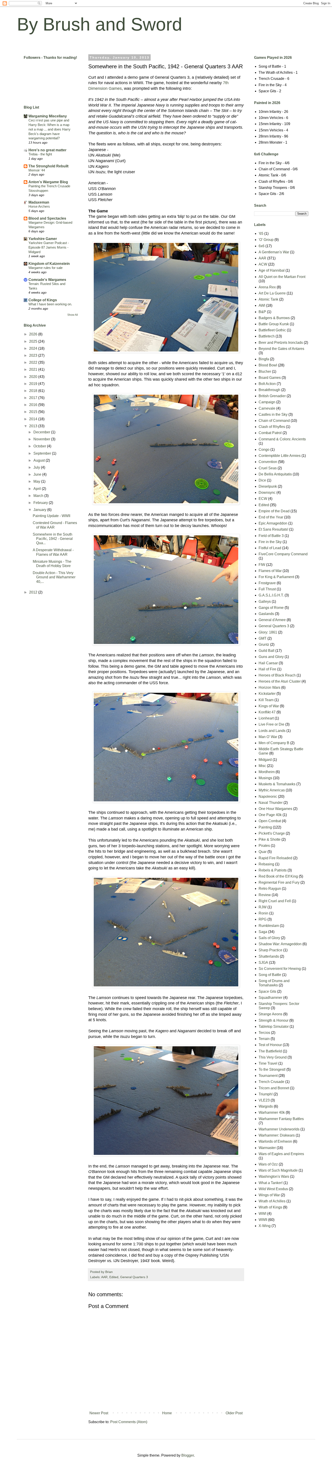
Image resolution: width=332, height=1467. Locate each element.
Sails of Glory (269, 938)
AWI (262, 305)
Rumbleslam (269, 926)
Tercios (264, 1033)
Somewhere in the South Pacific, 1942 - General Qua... (53, 538)
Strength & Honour (273, 1020)
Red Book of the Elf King (278, 876)
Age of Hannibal (272, 270)
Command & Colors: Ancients (282, 439)
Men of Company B (274, 743)
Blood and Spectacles (47, 218)
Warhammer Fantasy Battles (281, 1119)
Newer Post (98, 1413)
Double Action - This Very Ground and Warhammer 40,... (54, 577)
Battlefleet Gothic (272, 330)
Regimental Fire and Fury (279, 882)
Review (265, 895)
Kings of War (269, 706)
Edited (113, 1277)
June (37, 474)
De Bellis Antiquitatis (275, 474)
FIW (262, 565)
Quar (263, 852)
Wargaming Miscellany (47, 116)
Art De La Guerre (272, 293)
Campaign (267, 402)
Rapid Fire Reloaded (275, 858)
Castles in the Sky (273, 414)
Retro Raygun (270, 888)
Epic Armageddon (273, 523)
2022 (33, 362)
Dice (262, 480)
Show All (72, 314)
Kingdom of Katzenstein (49, 264)
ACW (263, 264)
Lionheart (266, 718)
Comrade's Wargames (47, 280)
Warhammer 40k (272, 1112)
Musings (265, 778)
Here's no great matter (47, 150)
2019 (33, 384)
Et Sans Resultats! (273, 529)
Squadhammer (270, 997)
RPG (263, 919)
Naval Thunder (271, 803)
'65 (261, 233)
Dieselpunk (268, 486)
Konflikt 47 (267, 712)
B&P (262, 312)
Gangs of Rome (271, 608)
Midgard (265, 760)
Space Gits (267, 991)
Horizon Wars (269, 687)
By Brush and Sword (99, 24)
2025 (33, 341)
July (37, 467)
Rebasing (266, 864)
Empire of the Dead (274, 511)
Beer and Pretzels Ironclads (281, 342)
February (41, 503)
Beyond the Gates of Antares (281, 349)
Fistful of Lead (270, 548)
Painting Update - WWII (51, 516)
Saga (263, 932)
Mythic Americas (272, 790)
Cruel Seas (268, 468)
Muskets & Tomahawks (277, 784)
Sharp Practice (270, 950)
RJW (263, 907)
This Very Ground (273, 1057)
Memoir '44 (36, 170)
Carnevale (267, 408)
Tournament (268, 1076)
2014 (33, 419)
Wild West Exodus (273, 1189)
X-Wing (265, 1226)
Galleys (265, 601)
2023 (33, 355)
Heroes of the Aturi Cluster (280, 681)
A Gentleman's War (274, 252)
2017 (33, 398)
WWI (262, 1213)
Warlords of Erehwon (275, 1141)
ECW (263, 499)
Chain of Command (274, 421)
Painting (265, 827)
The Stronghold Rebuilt (48, 166)
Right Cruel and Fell (275, 901)
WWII (263, 1220)
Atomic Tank (268, 299)
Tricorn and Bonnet (274, 1088)
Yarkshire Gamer (42, 239)
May (37, 481)
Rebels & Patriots (273, 870)
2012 (33, 592)
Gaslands (266, 614)
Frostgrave (267, 583)
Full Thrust (267, 589)
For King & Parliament (276, 577)
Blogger (187, 1455)
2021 (33, 369)
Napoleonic (268, 796)
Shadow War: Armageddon (280, 944)
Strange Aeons (270, 1014)
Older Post (234, 1413)
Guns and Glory (271, 657)
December (42, 432)
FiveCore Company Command (283, 554)
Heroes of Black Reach (277, 675)
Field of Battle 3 (271, 536)
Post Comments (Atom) (128, 1422)
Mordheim (267, 772)
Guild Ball (266, 651)
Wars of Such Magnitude (278, 1170)
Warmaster (267, 1148)
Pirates (264, 845)
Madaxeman (38, 202)
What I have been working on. (50, 304)
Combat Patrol (270, 433)
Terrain (264, 1039)
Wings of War (269, 1195)
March (38, 496)
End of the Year (271, 517)
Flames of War (270, 571)
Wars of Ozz (268, 1164)
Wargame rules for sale (45, 268)
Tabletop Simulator (274, 1026)
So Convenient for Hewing (280, 969)
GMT (263, 638)
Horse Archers (39, 206)
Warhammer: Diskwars (277, 1135)
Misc (262, 766)
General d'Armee (272, 620)
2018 (33, 391)
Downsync (267, 492)
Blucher (265, 371)
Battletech (267, 336)
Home (167, 1413)
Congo (264, 449)
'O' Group (266, 240)
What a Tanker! (271, 1183)
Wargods (266, 1106)
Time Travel (268, 1063)
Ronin (263, 913)
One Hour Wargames (275, 809)
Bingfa (264, 359)
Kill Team (266, 700)
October (40, 446)
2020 (33, 377)
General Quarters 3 (134, 1277)
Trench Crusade (271, 1082)
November (42, 439)
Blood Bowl (268, 365)
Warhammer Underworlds (279, 1129)
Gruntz (264, 644)
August (39, 460)
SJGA (263, 962)
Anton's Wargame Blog (48, 182)
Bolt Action (267, 384)
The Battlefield (270, 1051)
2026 (33, 334)
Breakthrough (269, 390)
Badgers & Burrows (274, 318)
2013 (33, 426)
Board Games (270, 378)
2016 (33, 405)
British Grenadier (272, 396)
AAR (104, 1277)
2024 (33, 348)
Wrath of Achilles (272, 1201)
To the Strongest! (272, 1069)
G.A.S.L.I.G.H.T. (271, 595)
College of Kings (42, 300)
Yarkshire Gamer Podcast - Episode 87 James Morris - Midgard (48, 247)
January (40, 510)
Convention (268, 462)
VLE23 (264, 1100)
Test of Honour (270, 1045)
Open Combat (270, 821)
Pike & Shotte (270, 839)
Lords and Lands (272, 731)
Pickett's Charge (272, 833)
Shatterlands (269, 956)
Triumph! (266, 1094)
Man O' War (268, 737)
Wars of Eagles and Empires (281, 1154)
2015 (33, 412)
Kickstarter (267, 694)
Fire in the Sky (270, 542)
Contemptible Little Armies (280, 456)
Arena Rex (267, 287)
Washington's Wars (274, 1176)
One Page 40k (270, 815)
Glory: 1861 (268, 632)
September (42, 453)
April (37, 489)
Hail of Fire (267, 669)
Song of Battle (270, 975)
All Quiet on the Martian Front (282, 277)
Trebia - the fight (40, 154)
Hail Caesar (268, 663)
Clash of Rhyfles (272, 427)
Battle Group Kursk (274, 324)
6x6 (261, 246)
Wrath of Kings (270, 1207)
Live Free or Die (271, 724)
